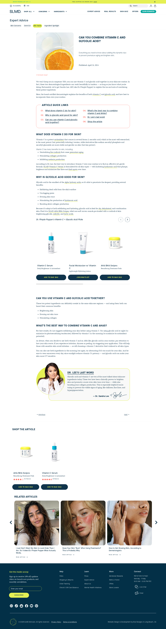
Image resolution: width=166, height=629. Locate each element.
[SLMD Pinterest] (36, 606)
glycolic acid (110, 94)
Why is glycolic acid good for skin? (61, 115)
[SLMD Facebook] (26, 606)
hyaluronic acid (110, 166)
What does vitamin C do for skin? (60, 111)
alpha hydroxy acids (73, 182)
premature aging (76, 152)
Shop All (28, 11)
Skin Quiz (124, 11)
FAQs (61, 576)
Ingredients (59, 11)
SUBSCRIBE (19, 595)
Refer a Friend (114, 580)
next (125, 415)
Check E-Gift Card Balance (69, 587)
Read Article (20, 557)
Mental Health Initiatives (93, 587)
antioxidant (59, 139)
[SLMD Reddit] (21, 606)
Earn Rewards (148, 11)
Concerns (43, 11)
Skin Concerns (16, 26)
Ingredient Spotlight (51, 26)
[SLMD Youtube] (31, 606)
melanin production (56, 159)
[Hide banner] (154, 1)
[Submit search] (130, 5)
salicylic (56, 214)
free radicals (55, 152)
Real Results (110, 11)
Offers (135, 11)
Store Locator (114, 587)
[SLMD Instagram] (11, 606)
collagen (53, 156)
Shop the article (95, 122)
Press (86, 576)
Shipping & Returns (66, 580)
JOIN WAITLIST (83, 277)
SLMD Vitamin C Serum (53, 166)
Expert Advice (94, 11)
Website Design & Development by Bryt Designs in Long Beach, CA (132, 622)
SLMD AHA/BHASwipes (58, 211)
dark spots (73, 169)
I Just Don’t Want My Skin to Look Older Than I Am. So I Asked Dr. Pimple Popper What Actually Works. (36, 550)
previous (42, 415)
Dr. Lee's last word (96, 117)
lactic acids (68, 214)
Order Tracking (65, 584)
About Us (87, 584)
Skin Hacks (37, 26)
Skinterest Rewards (116, 576)
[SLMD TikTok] (16, 606)
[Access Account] (151, 6)
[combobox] (140, 5)
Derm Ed (27, 26)
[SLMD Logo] (15, 11)
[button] (15, 6)
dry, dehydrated (105, 208)
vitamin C (97, 94)
